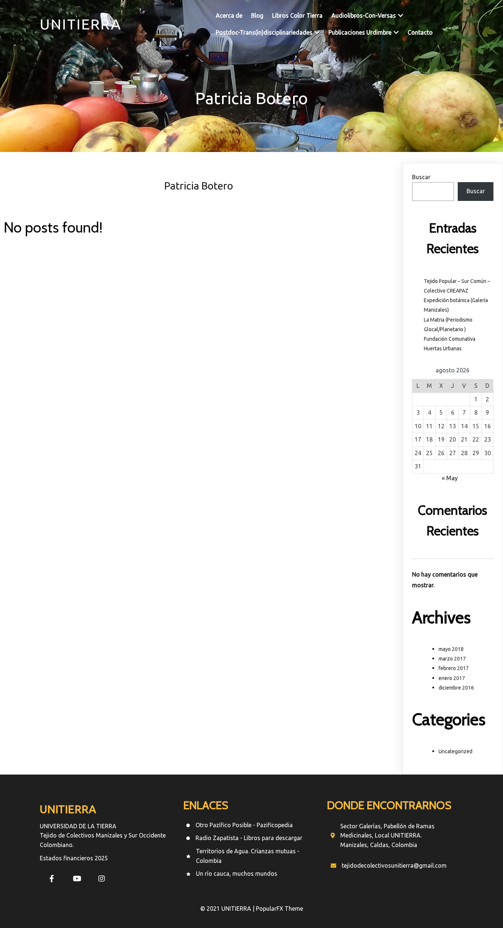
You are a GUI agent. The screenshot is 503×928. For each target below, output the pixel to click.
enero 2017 (452, 678)
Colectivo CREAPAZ (446, 291)
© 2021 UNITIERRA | (228, 908)
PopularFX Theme (279, 908)
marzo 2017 (452, 659)
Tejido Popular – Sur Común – (457, 281)
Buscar (421, 177)
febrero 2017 (454, 668)
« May (450, 478)
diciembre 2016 (456, 688)
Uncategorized (455, 751)
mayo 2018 (451, 649)
